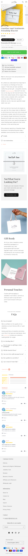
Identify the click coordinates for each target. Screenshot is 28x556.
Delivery (5, 463)
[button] (2, 2)
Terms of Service (7, 506)
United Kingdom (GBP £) (13, 542)
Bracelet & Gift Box (8, 39)
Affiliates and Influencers (9, 479)
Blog (4, 499)
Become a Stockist (8, 476)
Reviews (5, 473)
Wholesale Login (7, 483)
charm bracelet (10, 91)
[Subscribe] (23, 527)
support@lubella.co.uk (10, 518)
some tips (6, 335)
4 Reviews (13, 33)
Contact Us (6, 496)
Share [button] (4, 144)
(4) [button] (8, 377)
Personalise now (11, 195)
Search (5, 502)
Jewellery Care (7, 469)
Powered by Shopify (18, 553)
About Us (5, 492)
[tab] (4, 388)
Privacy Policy (6, 509)
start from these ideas (16, 45)
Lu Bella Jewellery (12, 553)
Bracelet (19, 39)
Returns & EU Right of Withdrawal (12, 466)
